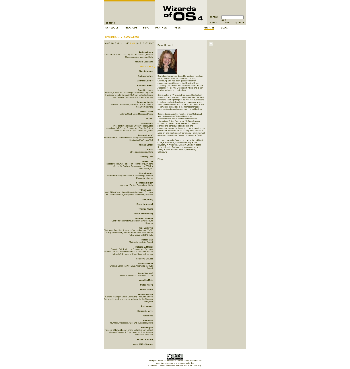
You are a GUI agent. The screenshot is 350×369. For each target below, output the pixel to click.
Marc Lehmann (146, 71)
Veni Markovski (146, 228)
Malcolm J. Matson (144, 247)
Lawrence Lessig (145, 102)
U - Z (151, 43)
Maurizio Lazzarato (144, 62)
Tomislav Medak (145, 263)
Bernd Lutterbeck (145, 204)
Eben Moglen (147, 327)
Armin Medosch (145, 273)
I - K (127, 43)
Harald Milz (148, 316)
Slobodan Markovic (144, 218)
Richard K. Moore (145, 339)
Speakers (110, 37)
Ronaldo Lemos (145, 90)
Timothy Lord (146, 157)
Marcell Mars (147, 240)
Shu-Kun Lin (147, 123)
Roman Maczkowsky (143, 214)
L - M (120, 37)
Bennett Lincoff (145, 135)
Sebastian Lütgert (144, 183)
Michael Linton (146, 145)
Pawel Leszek (146, 111)
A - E (107, 43)
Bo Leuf (149, 119)
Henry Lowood (146, 173)
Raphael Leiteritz (145, 85)
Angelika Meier (146, 280)
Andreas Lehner (145, 76)
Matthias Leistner (145, 81)
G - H (119, 43)
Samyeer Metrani (145, 294)
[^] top (160, 159)
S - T (145, 43)
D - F (113, 43)
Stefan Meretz (146, 285)
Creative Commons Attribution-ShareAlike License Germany (174, 365)
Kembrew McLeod (144, 259)
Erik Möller (148, 320)
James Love (147, 161)
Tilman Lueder (146, 190)
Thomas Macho (146, 209)
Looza (150, 149)
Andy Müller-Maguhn (143, 344)
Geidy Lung (147, 199)
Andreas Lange (146, 52)
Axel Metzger (147, 306)
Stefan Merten (146, 289)
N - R (139, 43)
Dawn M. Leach (132, 37)
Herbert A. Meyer (145, 311)
